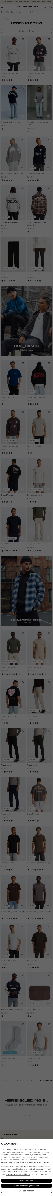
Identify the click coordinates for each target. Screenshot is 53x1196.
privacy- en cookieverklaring (18, 1174)
